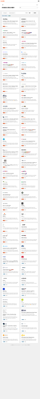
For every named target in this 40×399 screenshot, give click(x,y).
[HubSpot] (3, 1)
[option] (5, 12)
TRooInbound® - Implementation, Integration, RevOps (10, 326)
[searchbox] (28, 7)
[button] (37, 4)
